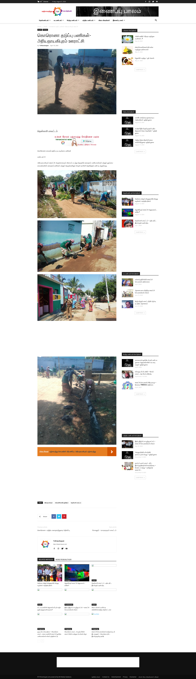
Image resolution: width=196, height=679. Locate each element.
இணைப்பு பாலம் (118, 20)
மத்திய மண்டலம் (87, 20)
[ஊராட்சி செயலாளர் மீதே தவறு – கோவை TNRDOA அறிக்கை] (127, 385)
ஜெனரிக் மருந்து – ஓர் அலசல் (144, 58)
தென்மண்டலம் (44, 20)
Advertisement (116, 677)
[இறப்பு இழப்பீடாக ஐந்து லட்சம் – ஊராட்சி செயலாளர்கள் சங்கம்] (77, 597)
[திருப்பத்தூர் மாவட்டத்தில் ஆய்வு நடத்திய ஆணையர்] (127, 304)
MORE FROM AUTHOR (63, 560)
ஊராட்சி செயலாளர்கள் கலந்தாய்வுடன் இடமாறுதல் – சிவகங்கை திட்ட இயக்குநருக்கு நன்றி (103, 634)
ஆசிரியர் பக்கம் (96, 677)
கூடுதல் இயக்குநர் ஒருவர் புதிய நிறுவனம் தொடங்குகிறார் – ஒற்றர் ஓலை (146, 131)
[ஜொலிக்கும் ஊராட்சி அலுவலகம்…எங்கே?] (77, 572)
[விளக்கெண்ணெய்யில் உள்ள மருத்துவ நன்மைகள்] (127, 50)
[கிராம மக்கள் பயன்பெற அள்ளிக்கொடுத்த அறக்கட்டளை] (104, 597)
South (45, 26)
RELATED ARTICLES (46, 560)
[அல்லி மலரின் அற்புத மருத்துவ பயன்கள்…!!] (127, 39)
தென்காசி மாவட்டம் (76, 503)
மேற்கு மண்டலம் (72, 20)
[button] (156, 20)
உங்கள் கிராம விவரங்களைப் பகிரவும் (149, 677)
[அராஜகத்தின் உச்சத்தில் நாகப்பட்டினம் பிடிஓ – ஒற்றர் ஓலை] (127, 455)
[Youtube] (157, 1)
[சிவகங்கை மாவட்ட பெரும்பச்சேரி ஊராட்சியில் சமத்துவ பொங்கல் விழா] (77, 621)
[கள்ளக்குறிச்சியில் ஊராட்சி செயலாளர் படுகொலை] (127, 282)
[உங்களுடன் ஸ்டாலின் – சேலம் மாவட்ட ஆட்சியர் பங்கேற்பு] (127, 374)
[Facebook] (145, 1)
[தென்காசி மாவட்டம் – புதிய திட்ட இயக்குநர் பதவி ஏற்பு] (104, 572)
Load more (139, 70)
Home (39, 26)
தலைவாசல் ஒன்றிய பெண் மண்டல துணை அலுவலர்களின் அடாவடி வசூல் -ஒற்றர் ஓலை (146, 362)
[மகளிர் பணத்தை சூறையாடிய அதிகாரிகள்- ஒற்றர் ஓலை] (127, 120)
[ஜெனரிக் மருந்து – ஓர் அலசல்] (127, 61)
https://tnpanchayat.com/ (60, 544)
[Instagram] (149, 1)
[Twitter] (153, 1)
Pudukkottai (68, 604)
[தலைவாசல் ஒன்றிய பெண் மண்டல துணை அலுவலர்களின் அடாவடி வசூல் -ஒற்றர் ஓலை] (127, 363)
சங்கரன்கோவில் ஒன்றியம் (61, 503)
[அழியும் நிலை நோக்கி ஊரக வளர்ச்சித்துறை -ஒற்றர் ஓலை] (127, 143)
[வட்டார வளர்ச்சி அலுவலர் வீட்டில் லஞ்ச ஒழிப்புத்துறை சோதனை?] (49, 597)
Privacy (125, 677)
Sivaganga (41, 629)
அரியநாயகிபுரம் (48, 503)
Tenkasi (45, 30)
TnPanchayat (44, 45)
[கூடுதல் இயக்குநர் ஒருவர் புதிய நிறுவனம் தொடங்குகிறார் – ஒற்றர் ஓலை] (127, 131)
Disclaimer (133, 677)
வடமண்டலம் (58, 20)
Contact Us (105, 677)
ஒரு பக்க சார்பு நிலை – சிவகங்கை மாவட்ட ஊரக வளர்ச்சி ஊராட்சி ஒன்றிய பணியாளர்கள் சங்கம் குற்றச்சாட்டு (49, 634)
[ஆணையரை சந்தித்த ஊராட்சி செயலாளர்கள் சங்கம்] (127, 293)
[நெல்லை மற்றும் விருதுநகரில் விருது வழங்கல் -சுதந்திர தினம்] (49, 572)
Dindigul (67, 580)
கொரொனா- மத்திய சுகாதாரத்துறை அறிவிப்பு (53, 530)
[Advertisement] (76, 120)
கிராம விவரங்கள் (104, 20)
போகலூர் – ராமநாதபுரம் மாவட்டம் (104, 530)
